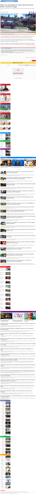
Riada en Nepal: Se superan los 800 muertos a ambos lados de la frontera (2, 136)
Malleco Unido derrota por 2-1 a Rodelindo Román (3, 411)
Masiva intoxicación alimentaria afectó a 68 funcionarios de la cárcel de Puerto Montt (17, 386)
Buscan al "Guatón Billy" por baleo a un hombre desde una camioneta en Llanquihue (16, 391)
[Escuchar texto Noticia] (34, 45)
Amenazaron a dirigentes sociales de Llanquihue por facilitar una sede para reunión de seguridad (20, 191)
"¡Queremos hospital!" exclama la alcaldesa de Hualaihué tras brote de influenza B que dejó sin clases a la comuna (17, 380)
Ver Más (5, 435)
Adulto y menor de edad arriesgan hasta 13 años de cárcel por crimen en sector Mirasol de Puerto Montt (19, 210)
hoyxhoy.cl (16, 493)
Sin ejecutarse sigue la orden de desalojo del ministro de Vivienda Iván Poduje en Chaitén (17, 365)
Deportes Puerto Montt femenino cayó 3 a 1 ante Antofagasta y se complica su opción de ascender (20, 203)
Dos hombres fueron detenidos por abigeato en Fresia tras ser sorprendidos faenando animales (16, 329)
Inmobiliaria (10, 493)
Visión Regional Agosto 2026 (3, 483)
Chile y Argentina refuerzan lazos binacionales (3, 464)
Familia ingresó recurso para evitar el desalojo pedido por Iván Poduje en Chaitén (19, 197)
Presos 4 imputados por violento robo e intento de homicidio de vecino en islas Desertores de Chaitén (17, 375)
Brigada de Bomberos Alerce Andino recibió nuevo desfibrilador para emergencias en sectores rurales (20, 254)
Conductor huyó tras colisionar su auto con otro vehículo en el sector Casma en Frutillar (19, 172)
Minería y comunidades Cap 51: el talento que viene (3, 471)
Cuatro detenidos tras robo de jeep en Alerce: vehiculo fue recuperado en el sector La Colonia (18, 248)
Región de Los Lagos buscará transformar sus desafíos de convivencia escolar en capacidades (18, 261)
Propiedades (13, 493)
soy (17, 175)
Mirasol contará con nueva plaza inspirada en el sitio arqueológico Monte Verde (17, 370)
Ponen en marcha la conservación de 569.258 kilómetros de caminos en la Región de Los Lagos (18, 344)
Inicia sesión (15, 52)
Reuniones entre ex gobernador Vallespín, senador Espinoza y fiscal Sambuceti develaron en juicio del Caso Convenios (17, 359)
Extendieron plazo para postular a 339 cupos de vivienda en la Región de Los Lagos (16, 349)
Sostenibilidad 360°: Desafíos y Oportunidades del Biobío (3, 458)
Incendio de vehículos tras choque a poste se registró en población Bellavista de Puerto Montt (20, 242)
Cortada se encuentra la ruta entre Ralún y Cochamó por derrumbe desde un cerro (20, 230)
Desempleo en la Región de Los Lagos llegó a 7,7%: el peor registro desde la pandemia (20, 223)
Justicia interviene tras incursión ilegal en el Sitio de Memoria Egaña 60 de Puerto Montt (20, 184)
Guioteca (7, 493)
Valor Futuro (4, 493)
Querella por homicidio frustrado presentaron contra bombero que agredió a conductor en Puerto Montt (20, 217)
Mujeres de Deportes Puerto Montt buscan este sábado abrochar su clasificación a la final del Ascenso (17, 354)
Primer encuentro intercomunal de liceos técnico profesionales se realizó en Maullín (16, 334)
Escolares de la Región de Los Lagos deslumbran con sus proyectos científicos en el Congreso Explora (17, 396)
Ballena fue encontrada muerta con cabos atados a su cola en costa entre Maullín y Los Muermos (18, 339)
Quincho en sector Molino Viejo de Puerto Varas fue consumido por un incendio (20, 236)
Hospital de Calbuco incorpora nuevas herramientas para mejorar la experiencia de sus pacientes (17, 324)
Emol (1, 493)
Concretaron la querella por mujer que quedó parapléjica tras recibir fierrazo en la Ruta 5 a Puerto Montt (19, 178)
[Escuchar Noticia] (0, 9)
